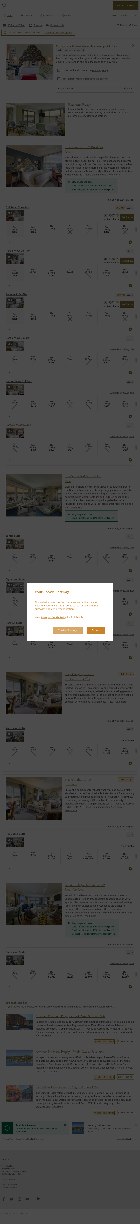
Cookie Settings (68, 630)
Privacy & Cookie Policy (53, 617)
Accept (96, 630)
